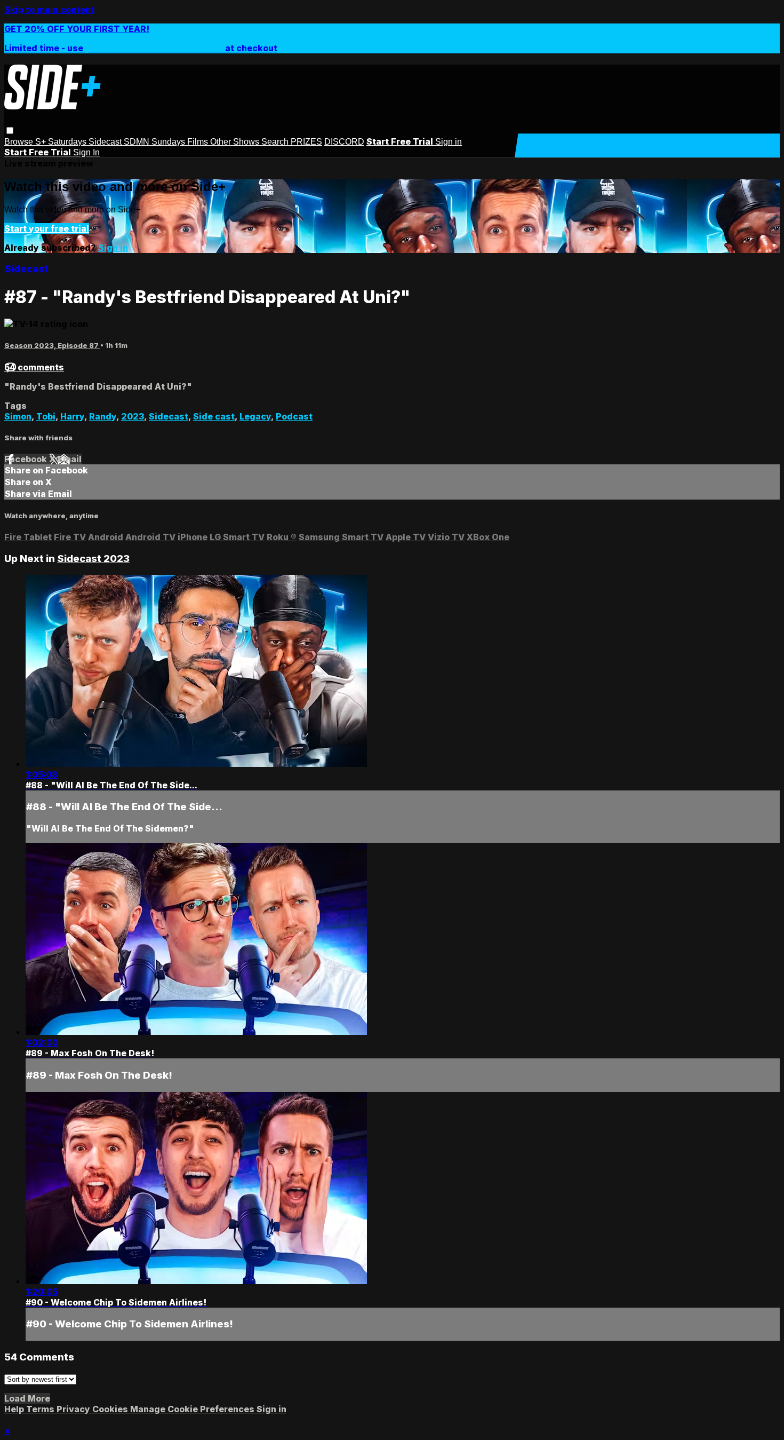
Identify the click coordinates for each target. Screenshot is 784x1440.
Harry (72, 416)
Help (15, 1409)
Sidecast (106, 141)
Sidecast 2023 (93, 558)
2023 (132, 416)
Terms (41, 1409)
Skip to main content (49, 9)
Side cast (214, 416)
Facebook (26, 459)
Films (198, 141)
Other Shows (235, 141)
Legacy (255, 416)
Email (70, 459)
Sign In (86, 152)
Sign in (448, 141)
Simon (17, 416)
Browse (19, 141)
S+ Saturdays (62, 141)
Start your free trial (46, 228)
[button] (9, 130)
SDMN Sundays (155, 141)
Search (276, 141)
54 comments (34, 367)
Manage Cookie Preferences (193, 1409)
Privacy (74, 1409)
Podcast (294, 416)
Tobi (45, 416)
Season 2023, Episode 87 (52, 345)
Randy (102, 416)
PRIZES (306, 141)
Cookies (111, 1409)
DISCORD (344, 141)
